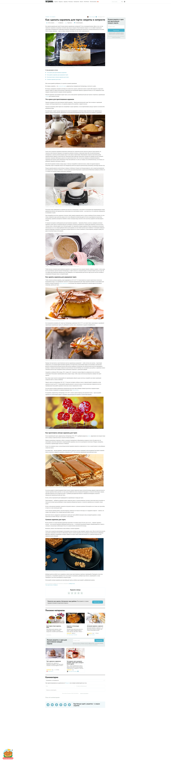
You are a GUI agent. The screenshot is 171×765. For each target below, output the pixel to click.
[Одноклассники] (56, 704)
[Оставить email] (83, 640)
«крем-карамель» (64, 283)
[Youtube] (65, 704)
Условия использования (93, 644)
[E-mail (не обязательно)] (90, 686)
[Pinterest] (60, 704)
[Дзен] (69, 704)
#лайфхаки (55, 585)
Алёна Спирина (92, 16)
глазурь (47, 96)
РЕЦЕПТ (88, 624)
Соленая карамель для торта (54, 79)
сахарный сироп (62, 86)
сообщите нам (72, 583)
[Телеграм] (48, 704)
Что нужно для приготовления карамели (57, 72)
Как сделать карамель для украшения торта (57, 74)
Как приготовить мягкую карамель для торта (58, 77)
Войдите (67, 683)
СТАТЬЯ (68, 624)
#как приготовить (49, 585)
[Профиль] (125, 1)
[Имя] (60, 686)
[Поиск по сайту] (117, 2)
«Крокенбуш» (75, 390)
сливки (89, 436)
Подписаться (99, 640)
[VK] (52, 704)
